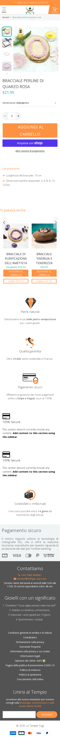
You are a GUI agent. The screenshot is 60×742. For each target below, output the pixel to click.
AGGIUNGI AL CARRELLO (15, 273)
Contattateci (30, 637)
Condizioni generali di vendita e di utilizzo (30, 632)
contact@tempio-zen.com (31, 578)
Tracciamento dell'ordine (30, 679)
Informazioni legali (30, 656)
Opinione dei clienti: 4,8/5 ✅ (30, 660)
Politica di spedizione (30, 674)
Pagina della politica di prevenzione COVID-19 (30, 665)
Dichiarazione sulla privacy (30, 642)
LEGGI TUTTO (16, 281)
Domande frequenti (30, 646)
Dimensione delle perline (8, 102)
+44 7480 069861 (31, 575)
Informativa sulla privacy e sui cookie (30, 651)
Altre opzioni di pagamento (30, 150)
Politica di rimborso (30, 670)
